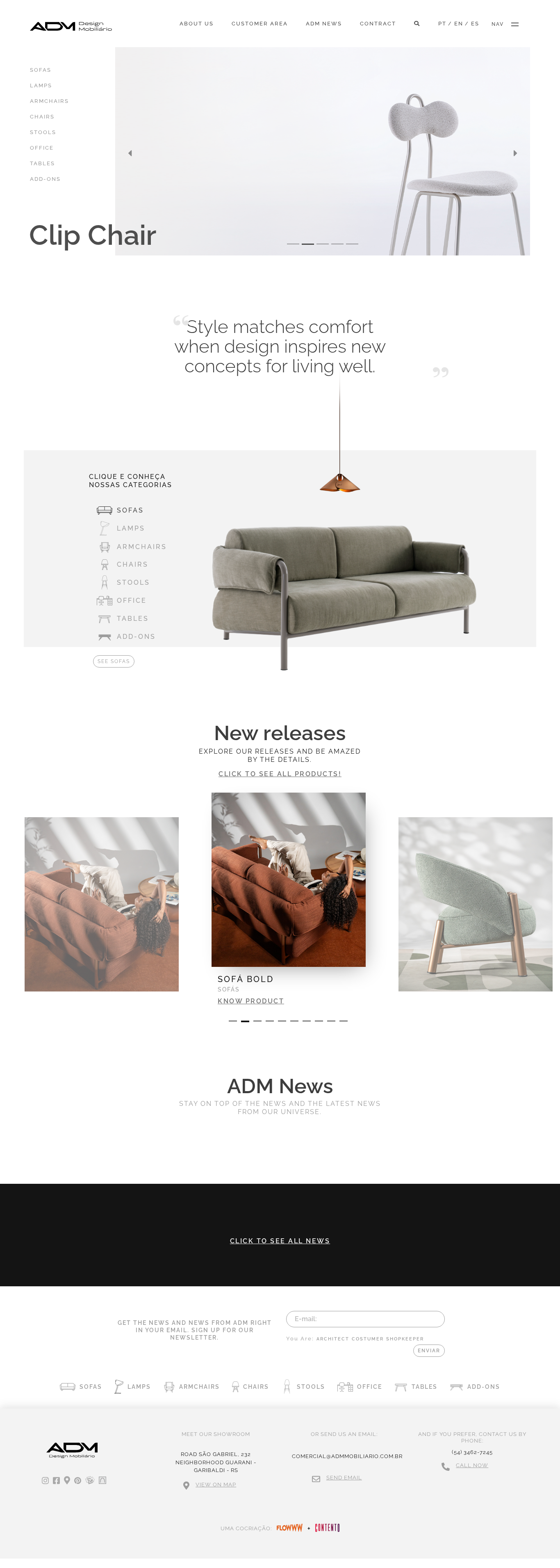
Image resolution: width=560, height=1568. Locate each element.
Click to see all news (280, 1241)
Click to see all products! (280, 774)
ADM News (324, 24)
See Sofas (114, 661)
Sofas (40, 70)
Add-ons (45, 179)
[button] (130, 153)
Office (42, 148)
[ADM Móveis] (71, 26)
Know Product (251, 1001)
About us (197, 24)
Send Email (344, 1478)
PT (442, 24)
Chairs (42, 117)
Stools (43, 132)
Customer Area (260, 24)
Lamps (41, 85)
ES (475, 24)
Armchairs (49, 101)
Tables (42, 163)
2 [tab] (245, 1021)
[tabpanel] (289, 894)
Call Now (472, 1465)
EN (458, 24)
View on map (216, 1484)
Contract (378, 24)
